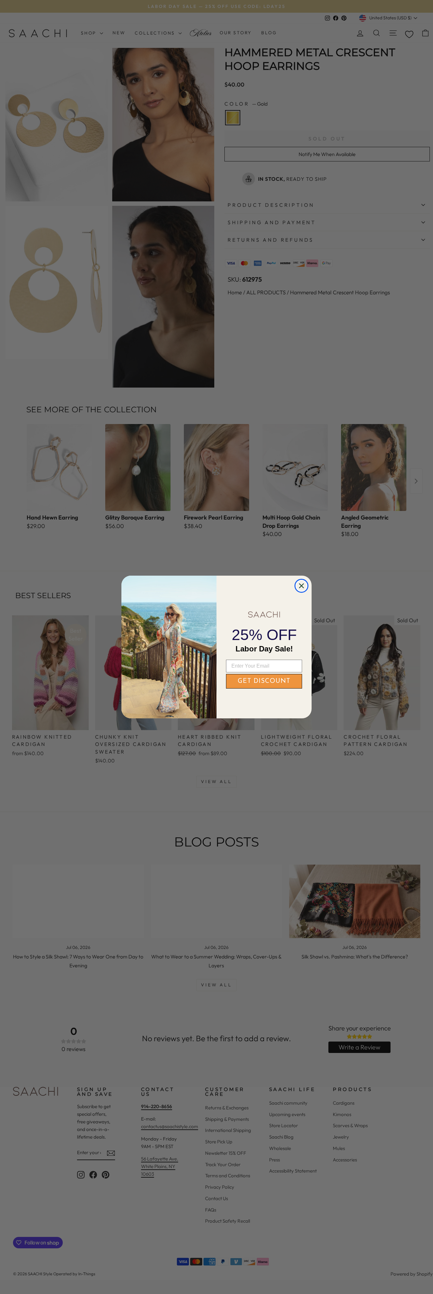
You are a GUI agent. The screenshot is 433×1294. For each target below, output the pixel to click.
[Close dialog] (301, 586)
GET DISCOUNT (264, 681)
